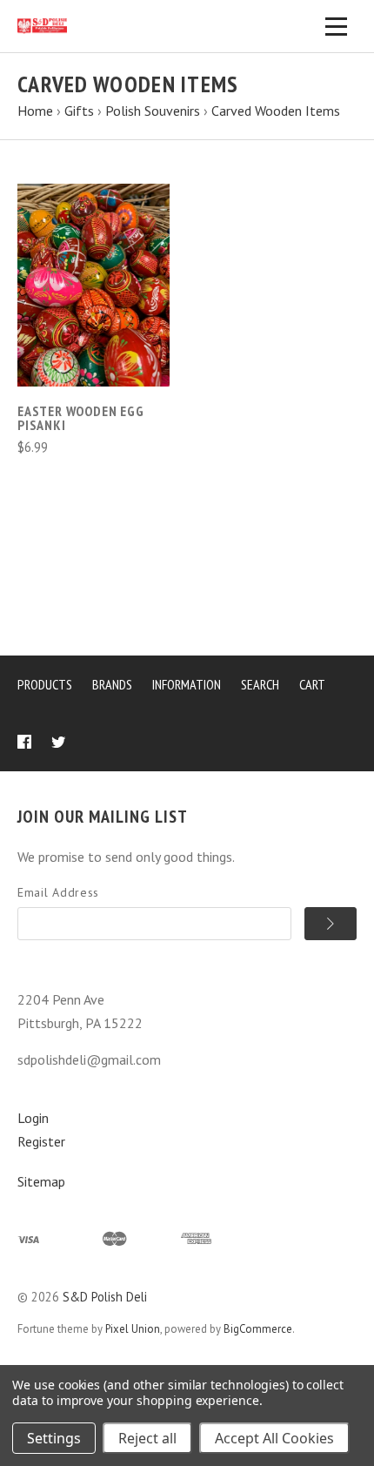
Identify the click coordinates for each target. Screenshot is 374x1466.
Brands (112, 684)
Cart (312, 684)
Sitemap (41, 1181)
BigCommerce (258, 1328)
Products (44, 684)
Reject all (147, 1438)
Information (186, 684)
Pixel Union (132, 1328)
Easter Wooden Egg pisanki (80, 418)
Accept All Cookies (274, 1438)
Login (33, 1117)
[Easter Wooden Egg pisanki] (93, 285)
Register (41, 1141)
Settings (54, 1438)
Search (260, 684)
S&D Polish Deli (105, 1296)
